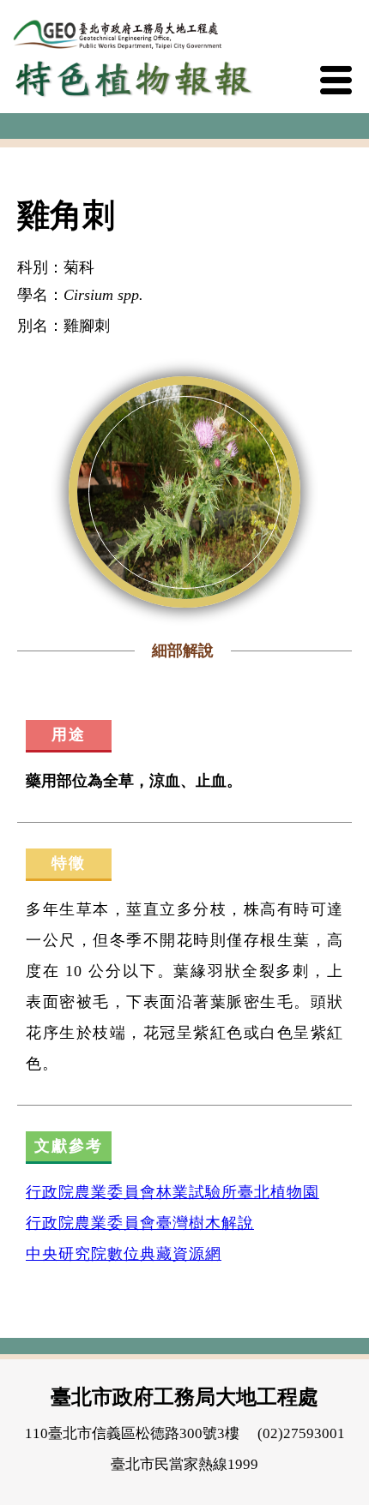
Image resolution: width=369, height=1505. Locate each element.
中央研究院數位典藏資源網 (123, 1253)
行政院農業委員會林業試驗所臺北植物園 (172, 1192)
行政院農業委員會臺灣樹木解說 (140, 1223)
